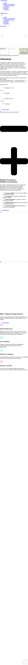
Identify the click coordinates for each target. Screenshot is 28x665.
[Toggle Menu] (1, 12)
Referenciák (6, 7)
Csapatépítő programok (9, 5)
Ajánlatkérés (6, 9)
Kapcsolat (6, 8)
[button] (25, 36)
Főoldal (5, 3)
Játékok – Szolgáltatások (9, 4)
